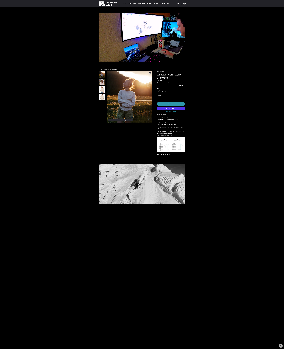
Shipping (158, 82)
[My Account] (180, 3)
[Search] (178, 3)
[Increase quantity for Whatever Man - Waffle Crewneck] (163, 98)
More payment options (171, 111)
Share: (158, 154)
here (165, 124)
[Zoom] (150, 73)
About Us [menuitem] (155, 3)
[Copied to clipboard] (170, 154)
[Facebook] (162, 154)
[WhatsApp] (168, 154)
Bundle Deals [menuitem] (141, 3)
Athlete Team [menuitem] (165, 3)
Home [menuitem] (124, 3)
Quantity (159, 95)
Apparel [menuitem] (149, 3)
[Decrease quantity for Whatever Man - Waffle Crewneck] (158, 98)
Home (100, 69)
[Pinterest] (166, 154)
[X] (164, 154)
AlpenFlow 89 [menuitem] (132, 3)
